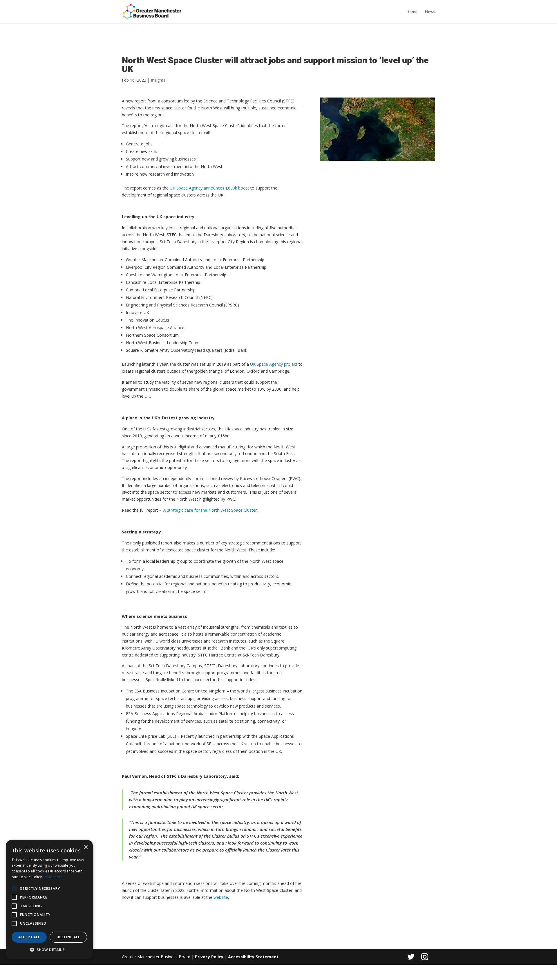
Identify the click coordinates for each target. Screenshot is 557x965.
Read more (53, 876)
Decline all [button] (68, 937)
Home (411, 12)
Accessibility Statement (253, 956)
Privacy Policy (209, 956)
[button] (14, 888)
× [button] (85, 847)
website (221, 897)
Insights (158, 80)
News (430, 12)
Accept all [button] (29, 937)
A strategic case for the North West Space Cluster (210, 510)
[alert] (49, 899)
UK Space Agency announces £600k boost (209, 188)
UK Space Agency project (273, 364)
